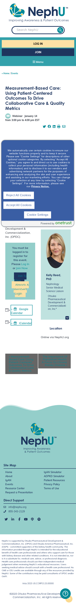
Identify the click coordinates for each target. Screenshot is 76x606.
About (8, 476)
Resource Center (15, 488)
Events (9, 484)
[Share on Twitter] (44, 127)
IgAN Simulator (53, 472)
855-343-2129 (16, 511)
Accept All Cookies (19, 205)
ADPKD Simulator (54, 476)
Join (38, 52)
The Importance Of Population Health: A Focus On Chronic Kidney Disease (54, 361)
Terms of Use (51, 488)
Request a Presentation (19, 492)
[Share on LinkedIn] (54, 127)
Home (8, 472)
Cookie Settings (37, 214)
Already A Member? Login (21, 289)
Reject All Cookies (18, 195)
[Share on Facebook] (49, 127)
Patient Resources (54, 480)
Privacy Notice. (40, 186)
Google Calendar (19, 311)
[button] (38, 62)
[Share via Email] (63, 127)
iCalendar (24, 323)
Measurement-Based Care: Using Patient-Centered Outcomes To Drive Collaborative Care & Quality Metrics (21, 363)
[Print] (58, 127)
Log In (38, 43)
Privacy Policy (52, 484)
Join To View (20, 278)
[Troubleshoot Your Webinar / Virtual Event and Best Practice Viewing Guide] (65, 593)
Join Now (22, 268)
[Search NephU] (60, 30)
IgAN (8, 480)
